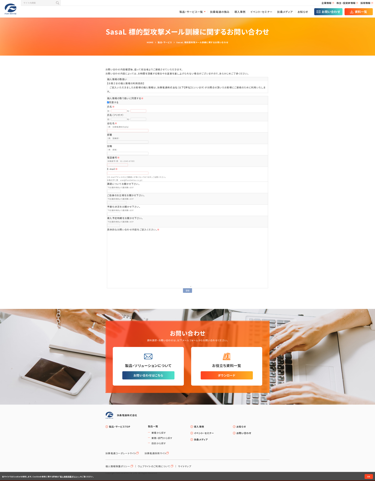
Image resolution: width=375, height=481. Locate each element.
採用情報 (365, 3)
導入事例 (240, 12)
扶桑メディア (285, 12)
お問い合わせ (331, 12)
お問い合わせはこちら (148, 375)
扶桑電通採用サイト (155, 453)
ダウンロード (227, 375)
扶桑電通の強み (220, 12)
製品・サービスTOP (119, 426)
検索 (57, 3)
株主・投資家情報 (346, 3)
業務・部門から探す (161, 438)
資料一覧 (361, 12)
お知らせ (303, 12)
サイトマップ (184, 466)
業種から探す (158, 432)
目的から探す (158, 443)
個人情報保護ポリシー (117, 466)
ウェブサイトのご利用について (154, 466)
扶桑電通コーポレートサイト (120, 453)
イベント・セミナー (261, 12)
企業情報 (327, 3)
